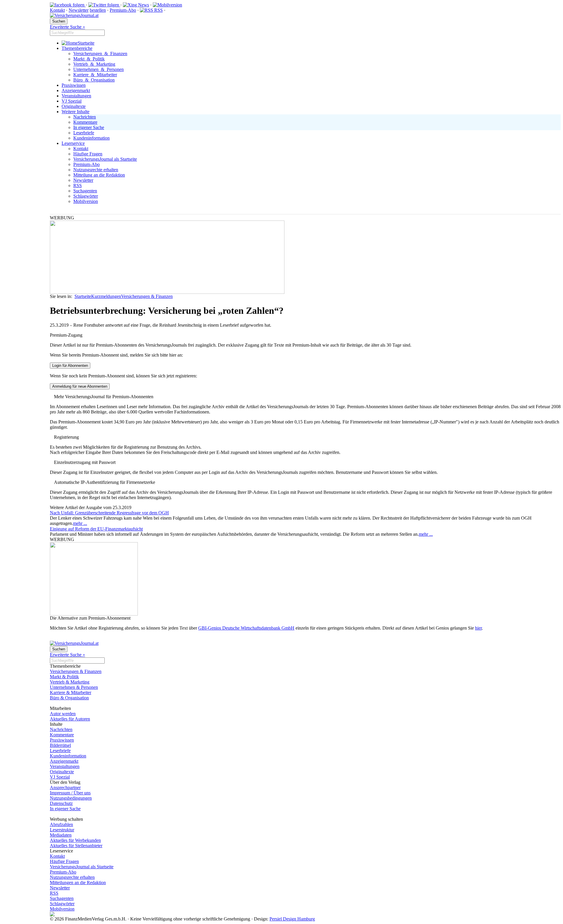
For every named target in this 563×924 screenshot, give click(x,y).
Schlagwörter (85, 196)
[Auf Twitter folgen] (104, 4)
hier (478, 627)
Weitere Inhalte (75, 111)
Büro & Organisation (94, 79)
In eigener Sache (88, 127)
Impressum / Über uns (70, 792)
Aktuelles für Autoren (70, 718)
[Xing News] (136, 4)
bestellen (98, 10)
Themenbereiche (77, 48)
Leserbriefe (83, 132)
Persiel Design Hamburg (292, 918)
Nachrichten (84, 116)
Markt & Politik (89, 58)
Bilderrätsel (60, 745)
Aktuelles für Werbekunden (75, 840)
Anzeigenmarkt (76, 90)
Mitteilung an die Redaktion (99, 174)
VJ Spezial (72, 101)
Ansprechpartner (65, 787)
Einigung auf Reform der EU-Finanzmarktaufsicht (96, 528)
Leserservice (73, 143)
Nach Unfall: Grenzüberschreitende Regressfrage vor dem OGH (109, 512)
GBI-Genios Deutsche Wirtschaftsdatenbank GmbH (246, 627)
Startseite (86, 42)
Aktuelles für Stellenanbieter (76, 845)
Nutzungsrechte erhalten (95, 169)
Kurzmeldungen (106, 296)
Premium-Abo (123, 10)
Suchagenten (85, 190)
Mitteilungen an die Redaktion (78, 882)
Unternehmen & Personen (98, 69)
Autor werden (63, 713)
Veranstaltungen (76, 95)
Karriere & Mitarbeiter (95, 74)
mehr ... (80, 523)
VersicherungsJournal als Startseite (105, 159)
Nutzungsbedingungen (71, 798)
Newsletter (79, 10)
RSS (158, 10)
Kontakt (57, 10)
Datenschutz (61, 803)
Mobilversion (85, 201)
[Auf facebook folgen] (68, 4)
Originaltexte (74, 106)
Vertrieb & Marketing (94, 64)
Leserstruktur (62, 829)
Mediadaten (61, 835)
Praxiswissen (74, 85)
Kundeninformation (91, 137)
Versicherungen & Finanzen (100, 53)
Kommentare (85, 122)
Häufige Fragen (87, 153)
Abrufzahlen (61, 824)
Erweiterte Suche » (67, 26)
